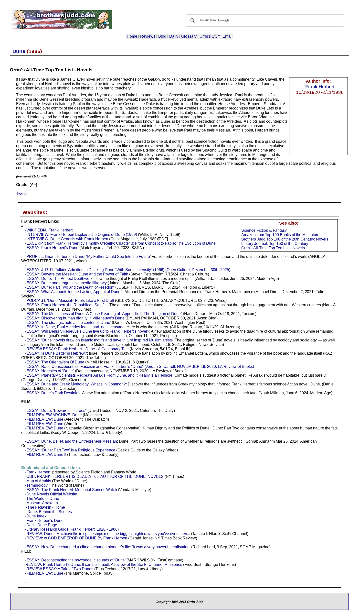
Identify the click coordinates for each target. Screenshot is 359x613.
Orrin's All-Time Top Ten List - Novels (273, 248)
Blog (162, 36)
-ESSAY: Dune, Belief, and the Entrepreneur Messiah (71, 441)
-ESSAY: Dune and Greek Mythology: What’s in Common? (75, 384)
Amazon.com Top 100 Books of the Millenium (280, 235)
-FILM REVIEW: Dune (44, 419)
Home (132, 36)
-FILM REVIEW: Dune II (45, 454)
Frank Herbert (319, 86)
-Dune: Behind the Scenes (49, 512)
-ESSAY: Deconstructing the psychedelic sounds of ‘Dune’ (75, 560)
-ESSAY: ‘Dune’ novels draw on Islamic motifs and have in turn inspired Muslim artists (99, 340)
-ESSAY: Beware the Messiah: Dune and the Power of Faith (76, 274)
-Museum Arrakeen (41, 503)
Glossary (189, 36)
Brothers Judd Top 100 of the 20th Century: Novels (284, 239)
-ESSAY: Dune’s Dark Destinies (52, 393)
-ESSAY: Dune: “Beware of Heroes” (55, 410)
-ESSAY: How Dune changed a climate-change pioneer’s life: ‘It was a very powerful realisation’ (107, 547)
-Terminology (36, 485)
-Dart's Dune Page (41, 525)
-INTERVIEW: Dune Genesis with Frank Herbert (66, 239)
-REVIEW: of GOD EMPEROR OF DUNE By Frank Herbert (76, 538)
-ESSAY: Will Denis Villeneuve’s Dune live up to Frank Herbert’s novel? (87, 331)
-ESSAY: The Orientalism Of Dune (54, 362)
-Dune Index (35, 516)
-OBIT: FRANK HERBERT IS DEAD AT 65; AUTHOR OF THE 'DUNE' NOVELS (94, 476)
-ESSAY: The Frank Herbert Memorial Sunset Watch (71, 490)
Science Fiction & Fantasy (264, 230)
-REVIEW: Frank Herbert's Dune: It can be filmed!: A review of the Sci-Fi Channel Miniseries (103, 564)
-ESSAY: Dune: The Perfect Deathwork (59, 278)
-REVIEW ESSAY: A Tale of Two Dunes (59, 569)
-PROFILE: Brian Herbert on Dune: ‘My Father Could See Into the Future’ (88, 256)
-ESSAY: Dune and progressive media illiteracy (66, 283)
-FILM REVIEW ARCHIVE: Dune (53, 415)
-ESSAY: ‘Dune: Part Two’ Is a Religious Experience (70, 450)
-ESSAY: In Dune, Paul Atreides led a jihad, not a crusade (75, 327)
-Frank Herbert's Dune (44, 520)
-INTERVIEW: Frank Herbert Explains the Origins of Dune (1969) (81, 234)
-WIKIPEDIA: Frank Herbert (49, 230)
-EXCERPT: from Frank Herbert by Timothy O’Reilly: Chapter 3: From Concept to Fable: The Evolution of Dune (120, 243)
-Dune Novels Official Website (51, 494)
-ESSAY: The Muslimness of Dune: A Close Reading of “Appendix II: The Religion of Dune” (103, 314)
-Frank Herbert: (38, 472)
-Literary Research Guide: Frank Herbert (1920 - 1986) (72, 529)
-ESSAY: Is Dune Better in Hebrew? (56, 353)
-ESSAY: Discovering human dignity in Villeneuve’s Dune (75, 318)
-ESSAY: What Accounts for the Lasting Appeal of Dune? (74, 292)
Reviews (147, 36)
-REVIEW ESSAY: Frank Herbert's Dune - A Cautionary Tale (77, 349)
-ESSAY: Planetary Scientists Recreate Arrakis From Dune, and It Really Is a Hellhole (98, 375)
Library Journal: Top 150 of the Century (274, 243)
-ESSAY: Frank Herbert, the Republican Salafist (66, 305)
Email (227, 36)
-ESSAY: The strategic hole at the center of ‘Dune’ (68, 322)
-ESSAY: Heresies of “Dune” (49, 371)
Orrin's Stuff (210, 36)
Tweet (21, 193)
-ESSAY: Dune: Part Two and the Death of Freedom (69, 287)
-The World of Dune (42, 498)
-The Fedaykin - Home (45, 507)
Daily (173, 36)
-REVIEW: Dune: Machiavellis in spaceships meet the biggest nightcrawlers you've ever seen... (107, 534)
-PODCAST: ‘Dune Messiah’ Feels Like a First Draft (69, 300)
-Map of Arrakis (38, 481)
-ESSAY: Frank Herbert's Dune (51, 248)
